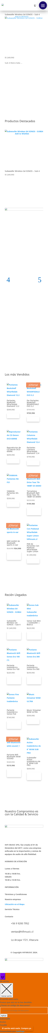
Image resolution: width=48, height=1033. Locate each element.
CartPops (20, 1031)
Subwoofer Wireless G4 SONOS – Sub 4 (22, 14)
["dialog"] (24, 1006)
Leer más (13, 416)
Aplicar (3, 1015)
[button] (43, 5)
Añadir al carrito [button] (34, 511)
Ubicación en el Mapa (14, 904)
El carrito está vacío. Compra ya (16, 1028)
